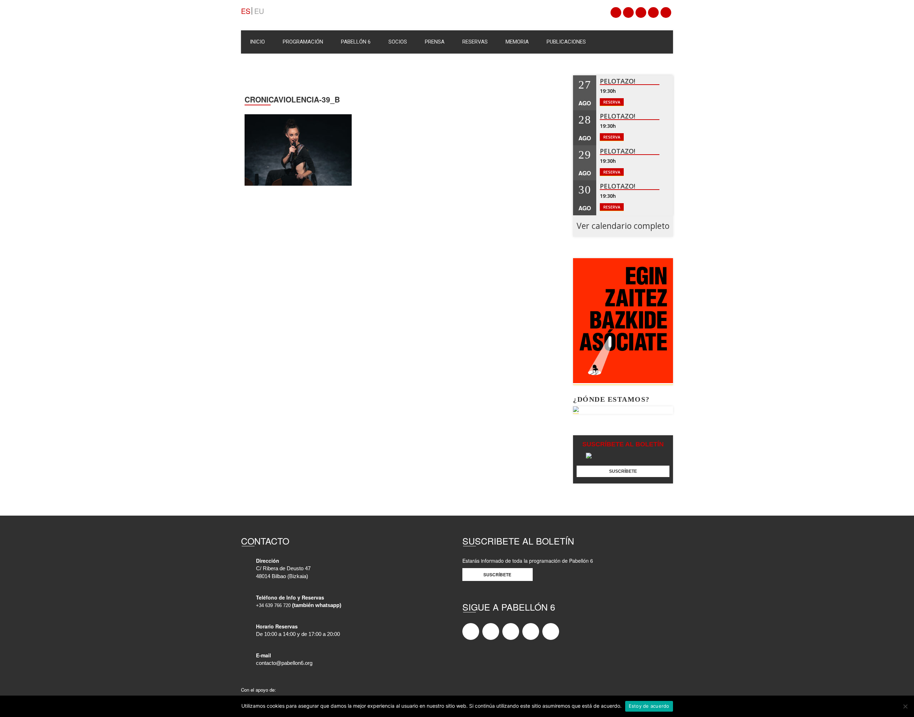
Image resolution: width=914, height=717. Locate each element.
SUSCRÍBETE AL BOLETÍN (623, 444)
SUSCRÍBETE (623, 471)
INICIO (257, 42)
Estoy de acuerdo (649, 706)
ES (245, 11)
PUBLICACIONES (566, 42)
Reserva (611, 102)
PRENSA (435, 42)
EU (259, 11)
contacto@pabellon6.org (284, 663)
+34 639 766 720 (273, 605)
